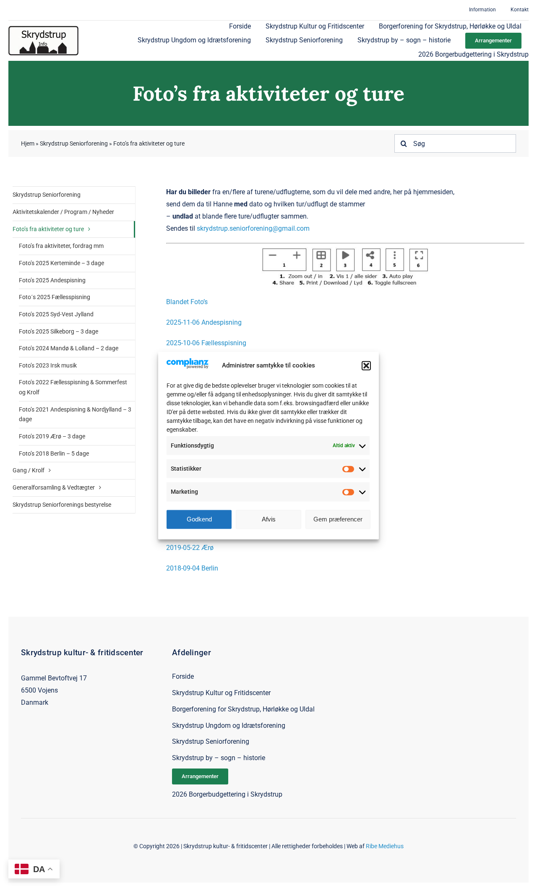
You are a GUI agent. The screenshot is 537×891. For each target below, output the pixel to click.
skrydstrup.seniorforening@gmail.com (253, 228)
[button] (366, 365)
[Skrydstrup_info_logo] (43, 29)
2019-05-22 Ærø (190, 548)
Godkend (199, 519)
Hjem (27, 143)
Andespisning (221, 322)
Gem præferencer (337, 519)
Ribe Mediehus (385, 846)
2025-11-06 (183, 322)
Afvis (269, 519)
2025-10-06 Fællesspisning (206, 343)
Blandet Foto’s (187, 302)
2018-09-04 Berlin (192, 568)
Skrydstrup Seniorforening (74, 143)
